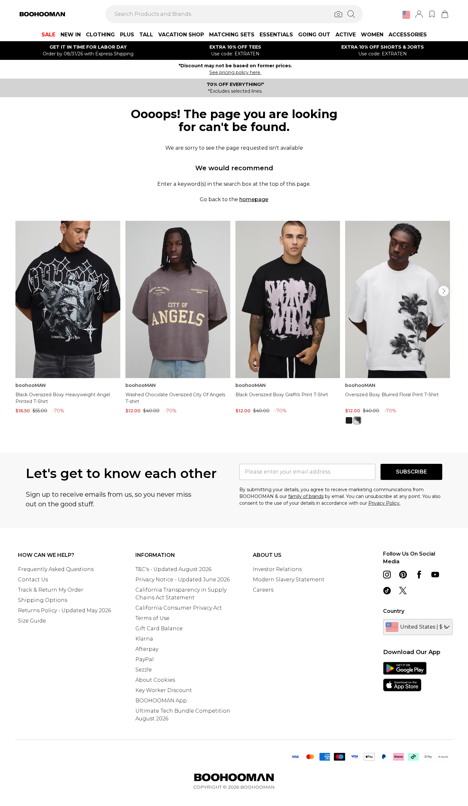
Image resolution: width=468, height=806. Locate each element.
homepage (253, 199)
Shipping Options (42, 600)
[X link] (403, 591)
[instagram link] (387, 574)
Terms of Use (152, 618)
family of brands (306, 496)
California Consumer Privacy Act (178, 608)
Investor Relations (277, 569)
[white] (357, 420)
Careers (263, 590)
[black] (349, 420)
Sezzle (143, 670)
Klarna (144, 639)
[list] (234, 326)
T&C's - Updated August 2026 (173, 569)
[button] (406, 14)
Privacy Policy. (384, 503)
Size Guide (32, 621)
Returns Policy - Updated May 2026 (64, 610)
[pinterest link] (403, 574)
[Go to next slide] (443, 291)
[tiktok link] (387, 591)
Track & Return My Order (50, 590)
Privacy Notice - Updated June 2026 (182, 579)
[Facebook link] (419, 574)
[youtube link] (435, 574)
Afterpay (146, 649)
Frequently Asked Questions (56, 569)
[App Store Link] (405, 676)
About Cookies (155, 680)
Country (393, 611)
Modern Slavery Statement (289, 579)
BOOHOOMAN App (161, 701)
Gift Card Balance (159, 628)
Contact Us (33, 579)
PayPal (144, 659)
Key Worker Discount (163, 690)
